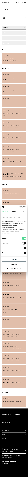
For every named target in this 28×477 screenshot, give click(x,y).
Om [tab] (23, 211)
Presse (4, 438)
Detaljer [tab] (14, 211)
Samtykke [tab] (5, 211)
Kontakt (4, 434)
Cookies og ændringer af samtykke (10, 462)
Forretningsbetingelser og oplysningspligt (11, 444)
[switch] (24, 243)
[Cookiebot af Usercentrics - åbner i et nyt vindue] (19, 207)
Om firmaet (5, 430)
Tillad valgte (14, 264)
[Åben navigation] (25, 2)
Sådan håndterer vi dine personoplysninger (10, 450)
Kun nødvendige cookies (14, 268)
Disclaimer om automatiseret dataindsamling (11, 456)
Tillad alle (14, 259)
